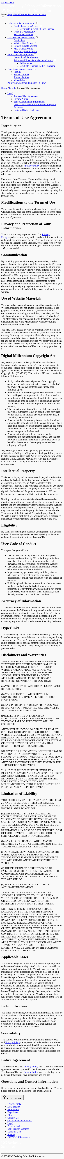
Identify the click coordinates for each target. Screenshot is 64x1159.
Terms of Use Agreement (26, 96)
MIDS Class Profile (23, 48)
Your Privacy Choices (18, 1129)
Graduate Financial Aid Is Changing (37, 66)
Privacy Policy (32, 165)
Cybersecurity (21, 23)
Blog (9, 1115)
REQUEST (14, 1098)
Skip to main (7, 2)
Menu (4, 14)
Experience (19, 69)
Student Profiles (21, 74)
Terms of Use (14, 1131)
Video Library (20, 80)
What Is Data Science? (25, 43)
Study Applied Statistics (25, 51)
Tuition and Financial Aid (33, 60)
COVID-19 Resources (18, 1137)
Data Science (20, 37)
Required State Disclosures (27, 110)
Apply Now (26, 14)
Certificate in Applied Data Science (37, 29)
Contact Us (12, 1117)
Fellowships (26, 63)
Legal (12, 88)
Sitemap (11, 1134)
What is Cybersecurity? (25, 31)
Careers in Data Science (25, 46)
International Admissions (26, 57)
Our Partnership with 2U (19, 1120)
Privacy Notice (21, 99)
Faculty (17, 71)
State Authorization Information (29, 101)
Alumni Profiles (21, 77)
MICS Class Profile (23, 34)
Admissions (20, 54)
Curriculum (26, 26)
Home (4, 88)
